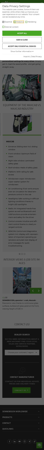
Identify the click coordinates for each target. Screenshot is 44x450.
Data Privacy (36, 56)
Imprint (26, 56)
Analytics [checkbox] (20, 22)
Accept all (22, 33)
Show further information (21, 51)
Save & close (22, 39)
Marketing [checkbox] (32, 22)
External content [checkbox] (11, 27)
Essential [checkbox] (8, 22)
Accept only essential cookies (22, 46)
